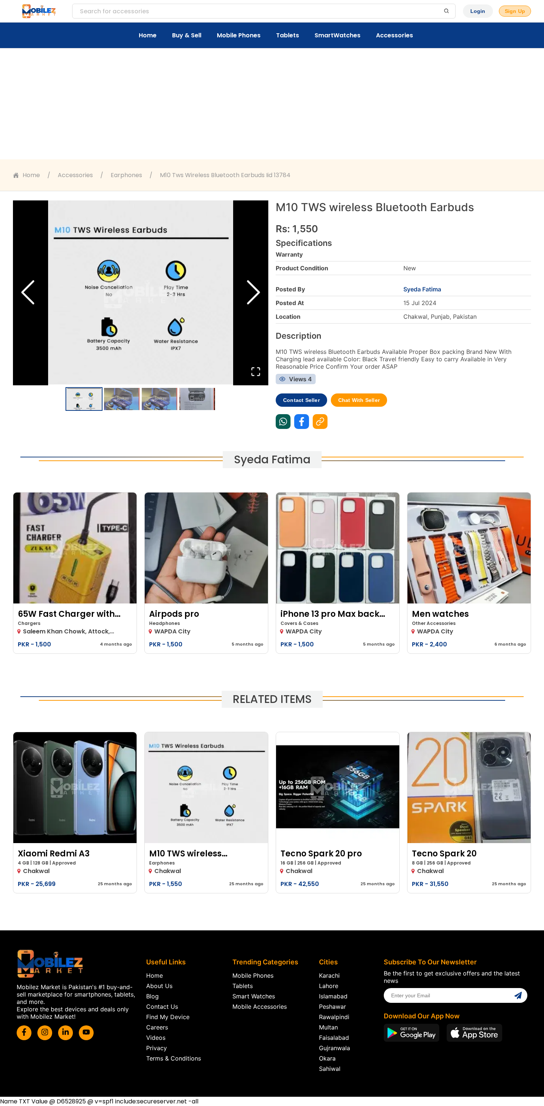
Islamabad (333, 996)
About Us (159, 986)
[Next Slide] (253, 293)
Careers (157, 1027)
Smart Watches (253, 996)
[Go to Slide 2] (121, 399)
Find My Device (167, 1017)
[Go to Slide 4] (197, 399)
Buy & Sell (186, 35)
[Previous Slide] (28, 293)
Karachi (329, 975)
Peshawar (332, 1006)
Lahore (328, 986)
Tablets (287, 35)
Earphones (126, 175)
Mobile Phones (239, 35)
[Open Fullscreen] (255, 372)
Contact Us (162, 1006)
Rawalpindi (334, 1017)
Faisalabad (334, 1037)
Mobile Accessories (259, 1006)
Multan (328, 1027)
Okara (327, 1058)
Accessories (394, 35)
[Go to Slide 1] (84, 399)
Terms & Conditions (173, 1058)
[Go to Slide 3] (159, 399)
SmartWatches (337, 35)
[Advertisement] (272, 104)
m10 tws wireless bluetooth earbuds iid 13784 (225, 175)
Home (148, 35)
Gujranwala (334, 1048)
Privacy (156, 1048)
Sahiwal (329, 1068)
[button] (140, 292)
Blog (152, 996)
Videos (155, 1037)
